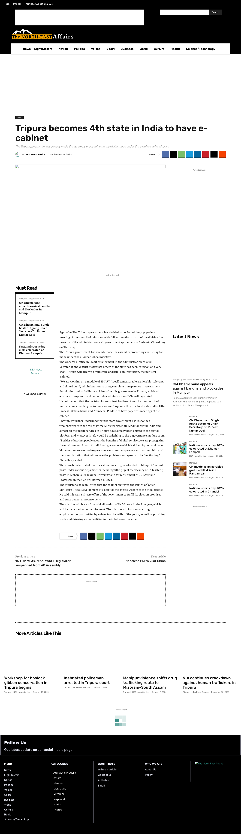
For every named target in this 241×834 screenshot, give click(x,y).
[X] (223, 5)
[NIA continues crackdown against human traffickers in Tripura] (210, 655)
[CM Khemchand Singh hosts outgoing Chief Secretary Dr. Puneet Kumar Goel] (179, 422)
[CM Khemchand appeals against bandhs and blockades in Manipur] (199, 358)
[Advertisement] (79, 17)
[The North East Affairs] (119, 34)
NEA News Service (36, 154)
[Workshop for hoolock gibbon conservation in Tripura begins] (31, 655)
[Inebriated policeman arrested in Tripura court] (91, 655)
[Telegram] (189, 154)
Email (101, 785)
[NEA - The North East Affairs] (216, 771)
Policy (149, 774)
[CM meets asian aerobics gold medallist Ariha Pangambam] (179, 469)
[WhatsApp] (181, 154)
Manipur (23, 299)
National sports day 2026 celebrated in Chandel (206, 489)
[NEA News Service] (18, 154)
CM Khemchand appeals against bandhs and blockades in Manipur (34, 308)
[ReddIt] (222, 154)
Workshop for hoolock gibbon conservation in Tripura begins (25, 683)
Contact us (104, 774)
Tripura (19, 117)
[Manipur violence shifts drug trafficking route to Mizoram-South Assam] (150, 655)
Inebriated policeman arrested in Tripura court (87, 680)
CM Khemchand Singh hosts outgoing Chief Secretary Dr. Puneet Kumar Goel (34, 330)
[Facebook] (214, 5)
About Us (150, 769)
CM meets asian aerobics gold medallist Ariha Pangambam (206, 470)
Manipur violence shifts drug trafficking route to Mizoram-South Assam (150, 683)
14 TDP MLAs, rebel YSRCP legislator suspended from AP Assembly (43, 563)
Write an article (107, 769)
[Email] (214, 154)
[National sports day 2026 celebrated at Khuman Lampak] (179, 447)
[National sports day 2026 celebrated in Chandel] (179, 490)
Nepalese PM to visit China (145, 561)
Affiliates (103, 780)
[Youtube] (232, 5)
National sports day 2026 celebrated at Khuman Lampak (32, 350)
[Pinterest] (205, 154)
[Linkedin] (197, 154)
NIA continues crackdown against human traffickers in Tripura (209, 683)
